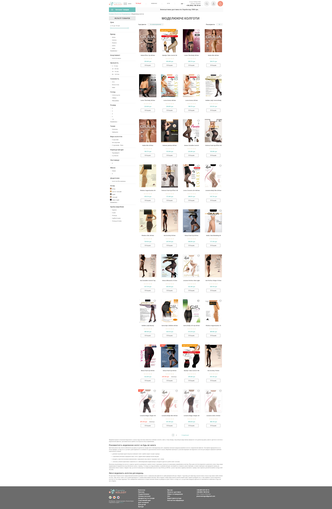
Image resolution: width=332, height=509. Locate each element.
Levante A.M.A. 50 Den (213, 415)
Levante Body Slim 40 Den (170, 415)
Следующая (185, 435)
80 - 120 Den (115, 74)
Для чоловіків (143, 502)
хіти (168, 3)
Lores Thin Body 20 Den (191, 55)
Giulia (113, 48)
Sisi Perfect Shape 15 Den (213, 280)
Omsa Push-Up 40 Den (169, 370)
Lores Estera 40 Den (169, 100)
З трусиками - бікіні (117, 145)
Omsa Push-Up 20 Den (191, 235)
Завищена (115, 132)
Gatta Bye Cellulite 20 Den (170, 325)
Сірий (113, 194)
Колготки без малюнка (119, 181)
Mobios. (122, 502)
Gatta (113, 45)
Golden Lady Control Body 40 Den (213, 101)
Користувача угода (174, 498)
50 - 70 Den (115, 71)
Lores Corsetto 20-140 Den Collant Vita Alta (191, 191)
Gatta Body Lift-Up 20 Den (191, 325)
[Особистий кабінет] (213, 3)
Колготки (141, 490)
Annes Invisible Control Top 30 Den (191, 146)
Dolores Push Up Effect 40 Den (170, 191)
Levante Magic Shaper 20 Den (191, 416)
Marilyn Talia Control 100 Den (191, 371)
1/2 (113, 119)
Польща (114, 215)
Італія (114, 212)
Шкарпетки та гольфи (146, 498)
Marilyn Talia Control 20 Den (169, 55)
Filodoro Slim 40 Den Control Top (148, 236)
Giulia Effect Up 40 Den (148, 55)
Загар (113, 189)
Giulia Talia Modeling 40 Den (213, 236)
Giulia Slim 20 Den (147, 145)
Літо (113, 82)
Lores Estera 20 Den (191, 100)
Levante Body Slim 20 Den (213, 190)
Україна (114, 210)
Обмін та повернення (175, 494)
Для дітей (142, 504)
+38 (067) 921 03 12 (203, 490)
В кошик (148, 65)
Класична (115, 129)
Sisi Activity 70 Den (213, 370)
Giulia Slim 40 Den (213, 55)
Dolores (114, 40)
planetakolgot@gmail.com (206, 496)
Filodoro (114, 43)
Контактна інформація (175, 500)
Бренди (141, 507)
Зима (113, 87)
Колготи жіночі (116, 58)
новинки (154, 3)
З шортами (115, 139)
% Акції (138, 3)
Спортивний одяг (144, 500)
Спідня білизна (143, 494)
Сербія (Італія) (116, 218)
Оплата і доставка (174, 492)
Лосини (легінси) (144, 496)
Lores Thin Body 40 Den (148, 100)
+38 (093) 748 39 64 (193, 5)
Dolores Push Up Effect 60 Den (213, 146)
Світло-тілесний (116, 191)
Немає (114, 171)
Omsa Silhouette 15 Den (169, 280)
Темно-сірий (115, 200)
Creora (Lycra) (116, 95)
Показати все (113, 50)
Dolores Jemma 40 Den (170, 145)
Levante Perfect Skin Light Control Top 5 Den (191, 281)
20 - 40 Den (115, 69)
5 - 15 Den (115, 66)
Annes (114, 37)
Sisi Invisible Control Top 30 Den (147, 281)
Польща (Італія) (116, 221)
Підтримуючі (115, 153)
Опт (168, 496)
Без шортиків (116, 142)
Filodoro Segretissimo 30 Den (147, 191)
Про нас (170, 490)
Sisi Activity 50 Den (170, 235)
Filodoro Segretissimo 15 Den (213, 326)
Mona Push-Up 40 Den (148, 370)
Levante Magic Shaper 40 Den (148, 416)
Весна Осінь (115, 84)
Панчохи (141, 492)
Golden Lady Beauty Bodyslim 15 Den (148, 326)
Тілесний (114, 197)
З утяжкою (115, 155)
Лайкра (114, 98)
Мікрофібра (115, 100)
